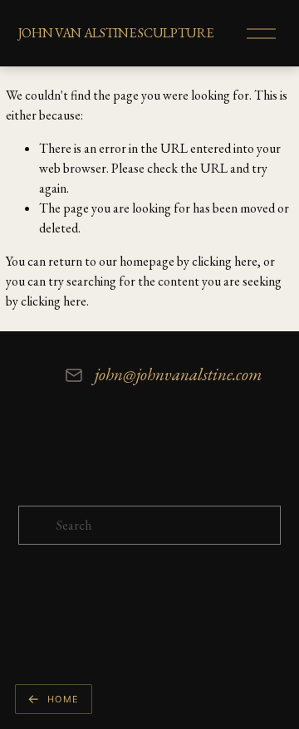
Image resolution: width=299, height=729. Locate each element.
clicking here (224, 261)
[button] (53, 699)
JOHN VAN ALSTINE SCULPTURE (115, 33)
